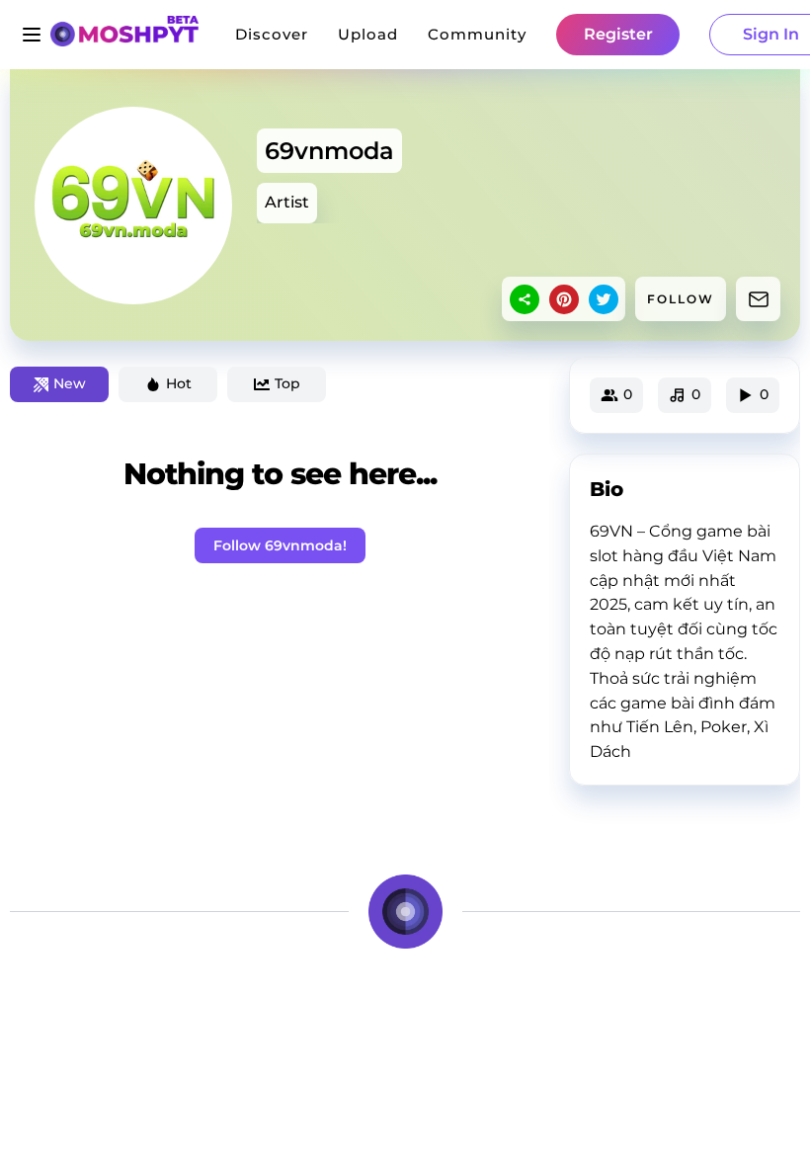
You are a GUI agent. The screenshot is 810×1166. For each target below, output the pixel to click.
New (69, 383)
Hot (179, 383)
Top (287, 383)
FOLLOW (680, 299)
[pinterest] (564, 299)
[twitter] (603, 299)
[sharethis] (524, 299)
